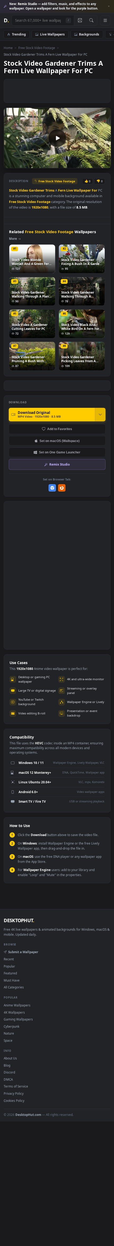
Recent (9, 959)
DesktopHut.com (28, 1114)
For (94, 190)
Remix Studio (59, 464)
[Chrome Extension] (52, 488)
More (13, 239)
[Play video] (57, 138)
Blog (7, 1065)
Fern (61, 190)
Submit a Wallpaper (23, 952)
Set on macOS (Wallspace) (60, 441)
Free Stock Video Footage (36, 48)
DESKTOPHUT (19, 920)
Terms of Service (16, 1086)
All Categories (14, 987)
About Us (10, 1058)
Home (8, 48)
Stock (13, 190)
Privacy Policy (14, 1093)
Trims (49, 190)
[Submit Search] (91, 20)
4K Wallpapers (14, 1012)
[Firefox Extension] (62, 488)
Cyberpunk (11, 1026)
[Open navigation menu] (105, 20)
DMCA (8, 1079)
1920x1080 (40, 207)
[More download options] (100, 414)
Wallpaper (82, 190)
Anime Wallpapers (17, 1005)
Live (69, 190)
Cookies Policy (14, 1100)
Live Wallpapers (52, 34)
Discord (9, 1072)
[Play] (10, 163)
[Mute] (95, 163)
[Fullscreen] (104, 163)
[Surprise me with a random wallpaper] (80, 20)
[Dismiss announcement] (109, 6)
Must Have (12, 980)
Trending (19, 34)
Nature (9, 1033)
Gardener (37, 190)
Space (8, 1040)
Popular (9, 966)
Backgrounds (89, 34)
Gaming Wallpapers (18, 1019)
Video (23, 190)
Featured (10, 973)
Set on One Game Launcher (59, 452)
